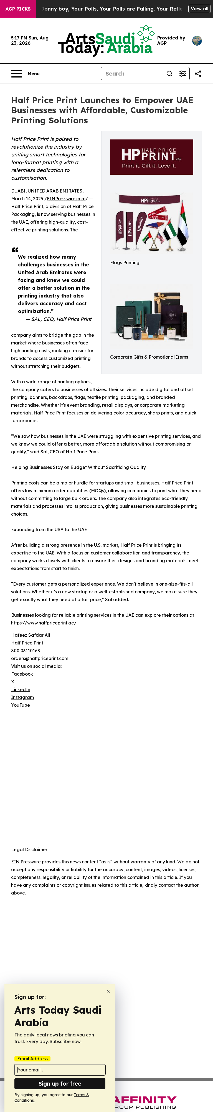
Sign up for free (60, 1083)
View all (199, 8)
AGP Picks (18, 9)
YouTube (20, 705)
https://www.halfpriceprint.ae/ (44, 623)
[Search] (169, 73)
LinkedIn (20, 689)
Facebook (22, 674)
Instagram (22, 697)
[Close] (108, 991)
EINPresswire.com (66, 198)
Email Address (32, 1058)
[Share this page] (198, 73)
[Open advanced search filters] (182, 73)
